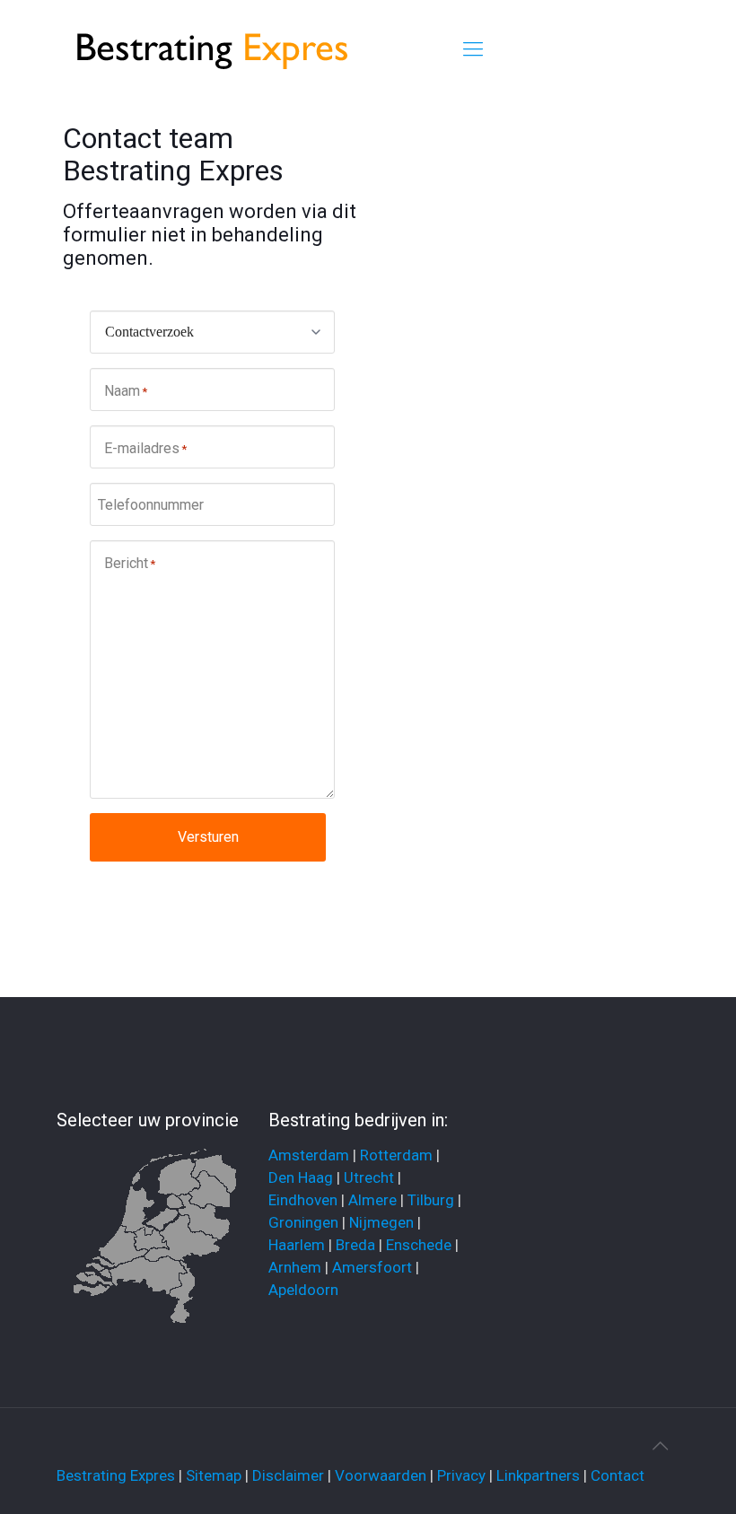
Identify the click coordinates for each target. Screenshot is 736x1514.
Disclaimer (288, 1475)
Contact (617, 1475)
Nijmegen (381, 1222)
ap (233, 1475)
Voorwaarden (380, 1475)
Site (199, 1475)
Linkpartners (538, 1475)
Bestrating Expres (116, 1475)
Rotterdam (396, 1155)
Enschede (418, 1245)
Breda (355, 1245)
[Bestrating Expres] (214, 49)
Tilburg (430, 1200)
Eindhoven (302, 1200)
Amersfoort (372, 1267)
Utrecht (369, 1177)
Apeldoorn (303, 1290)
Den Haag (300, 1177)
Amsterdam (308, 1155)
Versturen (208, 836)
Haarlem (296, 1245)
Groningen (303, 1222)
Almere (372, 1200)
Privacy (461, 1475)
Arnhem (294, 1267)
